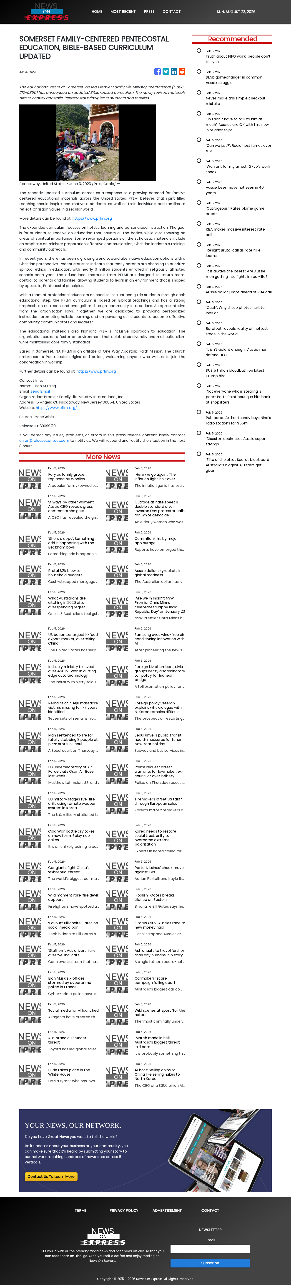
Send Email (40, 391)
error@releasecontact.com (44, 440)
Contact (210, 1210)
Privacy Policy (124, 1210)
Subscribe (210, 1263)
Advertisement (167, 1210)
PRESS (149, 11)
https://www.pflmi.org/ (56, 407)
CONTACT (172, 11)
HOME (97, 11)
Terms (81, 1210)
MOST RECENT (123, 11)
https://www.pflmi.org (92, 218)
